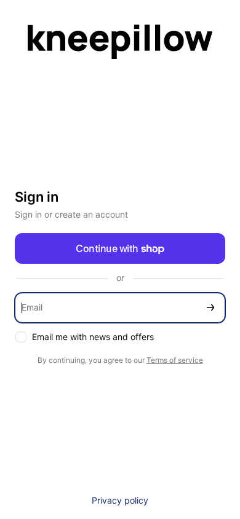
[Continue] (210, 308)
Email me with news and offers (93, 336)
